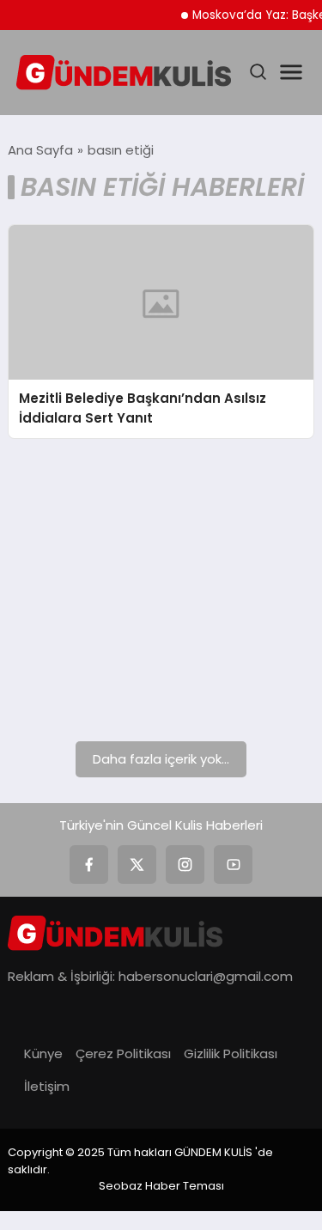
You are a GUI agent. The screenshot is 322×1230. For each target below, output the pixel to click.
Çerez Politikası (123, 1053)
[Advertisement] (161, 590)
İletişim (47, 1086)
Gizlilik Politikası (230, 1053)
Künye (43, 1053)
